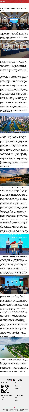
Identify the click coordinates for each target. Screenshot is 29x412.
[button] (21, 1)
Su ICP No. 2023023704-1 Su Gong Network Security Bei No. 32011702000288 (14, 410)
